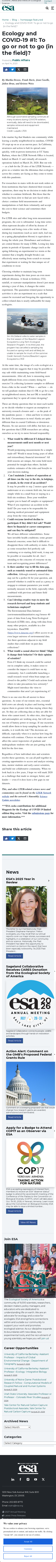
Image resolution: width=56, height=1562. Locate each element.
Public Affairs (21, 60)
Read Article (14, 956)
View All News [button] (28, 1222)
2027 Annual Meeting (15, 1512)
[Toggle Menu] (52, 8)
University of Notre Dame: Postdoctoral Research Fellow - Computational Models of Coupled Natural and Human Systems (28, 1382)
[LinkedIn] (12, 1479)
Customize (28, 1549)
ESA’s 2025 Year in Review (20, 880)
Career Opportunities (21, 1348)
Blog (14, 20)
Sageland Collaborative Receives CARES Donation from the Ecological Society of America (28, 971)
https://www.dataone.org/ (20, 632)
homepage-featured (31, 20)
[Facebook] (20, 1479)
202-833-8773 (16, 1502)
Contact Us (48, 2)
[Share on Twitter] (12, 69)
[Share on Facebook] (6, 69)
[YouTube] (35, 1479)
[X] (43, 1479)
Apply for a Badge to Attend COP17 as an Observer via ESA (29, 1131)
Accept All (28, 1541)
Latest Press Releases (15, 1515)
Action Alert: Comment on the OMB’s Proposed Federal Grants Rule (29, 1055)
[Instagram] (28, 1479)
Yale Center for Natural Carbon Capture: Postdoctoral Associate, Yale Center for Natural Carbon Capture (26, 1408)
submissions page (41, 813)
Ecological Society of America (25, 1299)
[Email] (25, 69)
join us (44, 1338)
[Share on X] (19, 69)
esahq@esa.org (15, 1505)
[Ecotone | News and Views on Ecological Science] (8, 8)
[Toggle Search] (47, 8)
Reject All (28, 1556)
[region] (28, 1540)
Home (5, 20)
